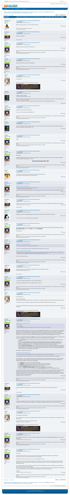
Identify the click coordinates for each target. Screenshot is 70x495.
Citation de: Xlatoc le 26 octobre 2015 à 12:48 (23, 323)
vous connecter (56, 3)
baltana (6, 91)
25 (9, 15)
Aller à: (51, 485)
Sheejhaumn (7, 20)
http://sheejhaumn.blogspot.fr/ (21, 29)
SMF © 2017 (34, 490)
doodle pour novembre (32, 458)
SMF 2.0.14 (30, 490)
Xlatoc (6, 75)
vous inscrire (64, 3)
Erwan (6, 170)
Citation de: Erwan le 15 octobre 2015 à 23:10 (23, 186)
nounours (7, 32)
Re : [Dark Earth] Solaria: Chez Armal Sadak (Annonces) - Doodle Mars (29, 21)
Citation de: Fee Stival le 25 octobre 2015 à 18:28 (23, 250)
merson (52, 11)
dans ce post (32, 344)
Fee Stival (7, 210)
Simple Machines (39, 490)
